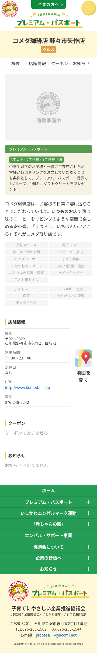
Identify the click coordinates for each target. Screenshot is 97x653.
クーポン (59, 63)
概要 (15, 63)
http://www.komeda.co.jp (27, 387)
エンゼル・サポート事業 (48, 535)
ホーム (48, 490)
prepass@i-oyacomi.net (56, 635)
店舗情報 (37, 63)
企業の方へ (48, 4)
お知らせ (81, 63)
